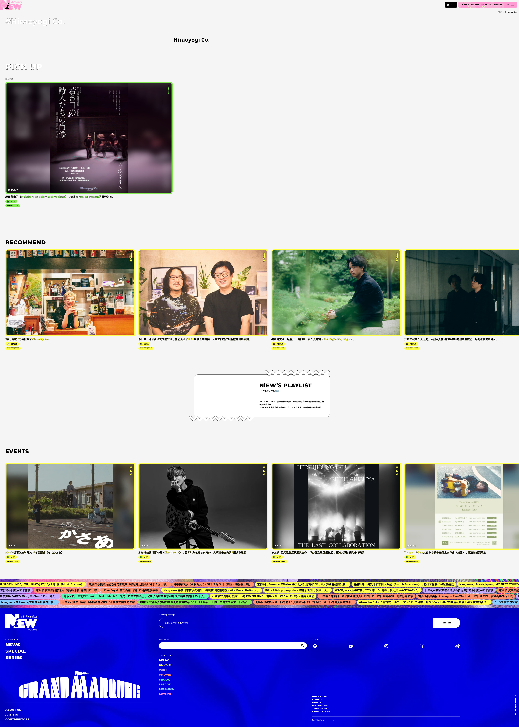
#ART (163, 670)
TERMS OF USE (320, 709)
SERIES (498, 5)
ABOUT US (13, 710)
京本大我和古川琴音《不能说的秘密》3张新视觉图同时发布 (69, 602)
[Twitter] (422, 646)
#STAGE (165, 684)
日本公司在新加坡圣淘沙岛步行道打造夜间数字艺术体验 (420, 590)
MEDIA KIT (317, 703)
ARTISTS (11, 714)
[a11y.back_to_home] (11, 6)
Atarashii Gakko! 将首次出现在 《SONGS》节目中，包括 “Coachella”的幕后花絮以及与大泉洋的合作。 (395, 602)
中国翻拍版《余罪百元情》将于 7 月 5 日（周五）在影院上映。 (166, 584)
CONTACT (317, 700)
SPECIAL (486, 5)
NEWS (465, 5)
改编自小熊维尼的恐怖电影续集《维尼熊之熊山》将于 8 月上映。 (83, 584)
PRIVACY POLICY (321, 712)
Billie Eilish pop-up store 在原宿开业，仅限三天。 (259, 590)
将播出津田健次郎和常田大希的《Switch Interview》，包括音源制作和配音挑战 (357, 584)
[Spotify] (315, 646)
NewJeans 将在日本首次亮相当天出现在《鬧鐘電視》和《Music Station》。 (173, 590)
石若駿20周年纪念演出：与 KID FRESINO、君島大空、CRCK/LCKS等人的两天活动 (230, 596)
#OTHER (165, 694)
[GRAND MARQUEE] (79, 684)
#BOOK (164, 680)
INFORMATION (319, 706)
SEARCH (164, 640)
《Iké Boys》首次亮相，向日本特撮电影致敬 (91, 590)
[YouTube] (350, 646)
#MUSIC (165, 665)
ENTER (447, 623)
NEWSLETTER (167, 615)
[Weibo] (457, 646)
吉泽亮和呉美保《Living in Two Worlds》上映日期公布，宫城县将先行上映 (432, 596)
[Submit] (303, 645)
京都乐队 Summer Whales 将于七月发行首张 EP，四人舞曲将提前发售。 (256, 584)
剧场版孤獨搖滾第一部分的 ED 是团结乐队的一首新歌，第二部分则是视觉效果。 (275, 602)
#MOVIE (165, 675)
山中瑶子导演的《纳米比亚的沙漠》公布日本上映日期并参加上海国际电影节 (333, 596)
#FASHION (166, 689)
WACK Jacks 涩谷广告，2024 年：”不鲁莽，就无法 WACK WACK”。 (338, 590)
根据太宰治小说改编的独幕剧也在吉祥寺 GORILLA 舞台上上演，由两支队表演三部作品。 (166, 602)
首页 (500, 12)
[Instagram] (386, 646)
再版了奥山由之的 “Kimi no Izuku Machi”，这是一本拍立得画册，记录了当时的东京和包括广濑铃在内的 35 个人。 (102, 596)
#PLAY (164, 660)
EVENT (475, 5)
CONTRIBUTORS (17, 719)
